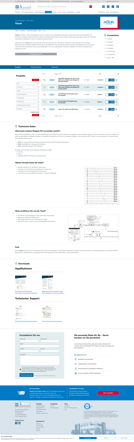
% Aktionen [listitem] (101, 12)
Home (16, 30)
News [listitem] (64, 12)
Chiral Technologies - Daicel (34, 30)
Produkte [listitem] (17, 12)
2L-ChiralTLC (111, 54)
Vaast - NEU (110, 58)
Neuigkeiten (54, 404)
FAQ (66, 409)
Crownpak (110, 48)
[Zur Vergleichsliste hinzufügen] (116, 80)
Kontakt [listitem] (78, 12)
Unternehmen (40, 421)
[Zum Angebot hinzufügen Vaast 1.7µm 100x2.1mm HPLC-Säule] (113, 109)
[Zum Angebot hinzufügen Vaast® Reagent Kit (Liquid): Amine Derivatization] (113, 102)
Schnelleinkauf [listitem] (114, 12)
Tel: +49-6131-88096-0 (20, 414)
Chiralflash (110, 45)
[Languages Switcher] (103, 6)
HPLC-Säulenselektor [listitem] (27, 12)
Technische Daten (36, 67)
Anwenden (35, 80)
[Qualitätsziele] (88, 406)
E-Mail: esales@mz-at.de (21, 416)
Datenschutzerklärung (32, 367)
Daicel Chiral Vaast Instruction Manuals (52, 321)
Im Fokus (52, 406)
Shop (66, 404)
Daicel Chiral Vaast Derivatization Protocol (26, 321)
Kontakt (38, 430)
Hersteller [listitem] (48, 12)
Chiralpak (110, 42)
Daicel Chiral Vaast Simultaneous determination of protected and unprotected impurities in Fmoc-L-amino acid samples (26, 292)
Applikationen (39, 411)
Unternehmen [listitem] (71, 12)
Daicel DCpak (111, 51)
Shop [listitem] (107, 12)
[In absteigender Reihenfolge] (118, 74)
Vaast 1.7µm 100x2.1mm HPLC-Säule (68, 109)
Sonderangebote (54, 407)
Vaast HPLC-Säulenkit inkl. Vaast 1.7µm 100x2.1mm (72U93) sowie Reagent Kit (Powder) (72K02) (68, 80)
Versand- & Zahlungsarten (71, 407)
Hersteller (22, 30)
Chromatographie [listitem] (39, 12)
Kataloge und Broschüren (42, 413)
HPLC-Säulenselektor (41, 409)
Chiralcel (109, 39)
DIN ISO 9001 (39, 425)
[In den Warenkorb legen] (110, 80)
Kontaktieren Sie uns (113, 1)
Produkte (17, 67)
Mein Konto (67, 406)
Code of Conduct (40, 427)
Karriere (38, 428)
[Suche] (90, 6)
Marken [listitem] (54, 12)
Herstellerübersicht (40, 406)
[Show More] (45, 80)
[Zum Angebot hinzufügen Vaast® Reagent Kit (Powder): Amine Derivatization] (113, 94)
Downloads (55, 67)
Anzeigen (56, 74)
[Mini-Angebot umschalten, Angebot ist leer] (117, 6)
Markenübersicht (40, 407)
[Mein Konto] (113, 6)
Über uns (38, 423)
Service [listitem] (60, 12)
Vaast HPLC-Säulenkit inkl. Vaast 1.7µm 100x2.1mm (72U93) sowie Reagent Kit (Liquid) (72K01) (68, 87)
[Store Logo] (23, 7)
